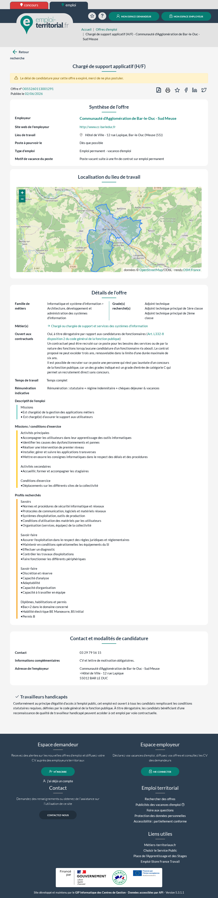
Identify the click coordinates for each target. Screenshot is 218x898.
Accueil (86, 29)
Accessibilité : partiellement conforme (160, 821)
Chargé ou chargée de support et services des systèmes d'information (99, 326)
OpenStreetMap (150, 270)
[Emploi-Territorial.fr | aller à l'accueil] (44, 24)
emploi (70, 5)
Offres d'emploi (106, 29)
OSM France (192, 270)
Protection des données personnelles (160, 816)
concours (30, 5)
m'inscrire (60, 771)
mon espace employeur (188, 16)
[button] (22, 193)
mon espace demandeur (135, 16)
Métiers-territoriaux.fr (160, 845)
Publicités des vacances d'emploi (158, 805)
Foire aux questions (160, 810)
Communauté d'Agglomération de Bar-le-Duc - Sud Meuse (128, 118)
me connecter (162, 771)
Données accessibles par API (145, 892)
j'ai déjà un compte (60, 781)
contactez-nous (58, 815)
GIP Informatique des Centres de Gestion (100, 892)
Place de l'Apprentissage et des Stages (160, 856)
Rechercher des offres (160, 799)
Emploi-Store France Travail (160, 861)
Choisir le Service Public (160, 850)
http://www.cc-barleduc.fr (98, 127)
